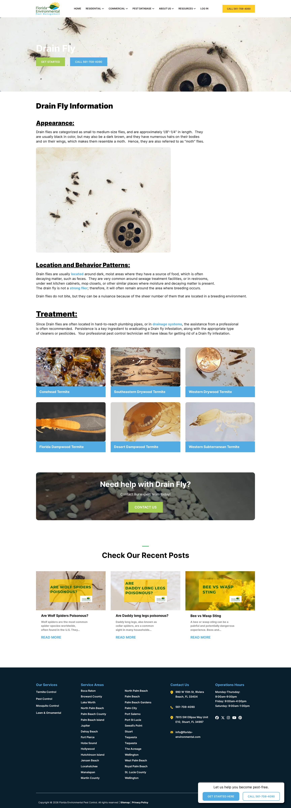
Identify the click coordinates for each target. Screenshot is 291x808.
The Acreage (133, 748)
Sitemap (125, 802)
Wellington (132, 754)
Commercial (117, 8)
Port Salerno (133, 714)
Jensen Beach (90, 760)
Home (77, 8)
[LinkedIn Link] (234, 718)
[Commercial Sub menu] (127, 8)
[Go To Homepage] (48, 8)
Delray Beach (89, 731)
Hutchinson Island (92, 754)
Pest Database (142, 8)
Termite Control (46, 692)
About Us (165, 8)
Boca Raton (88, 690)
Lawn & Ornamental (48, 712)
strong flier (79, 288)
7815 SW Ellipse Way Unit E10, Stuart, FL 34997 (191, 719)
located (77, 274)
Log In (204, 8)
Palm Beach (132, 696)
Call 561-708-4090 (88, 61)
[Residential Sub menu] (103, 8)
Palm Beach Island (92, 719)
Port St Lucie (133, 719)
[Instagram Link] (228, 718)
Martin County (90, 778)
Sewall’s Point (133, 725)
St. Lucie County (135, 772)
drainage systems (167, 324)
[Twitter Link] (223, 718)
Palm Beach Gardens (138, 702)
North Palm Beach (92, 708)
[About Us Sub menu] (173, 8)
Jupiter (85, 725)
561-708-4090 (185, 707)
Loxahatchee (89, 766)
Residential (93, 8)
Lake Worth (88, 702)
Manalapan (88, 772)
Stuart (129, 731)
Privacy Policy (140, 802)
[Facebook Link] (217, 718)
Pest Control (44, 698)
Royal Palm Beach (136, 766)
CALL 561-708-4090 (239, 8)
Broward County (91, 696)
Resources (186, 8)
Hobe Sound (89, 743)
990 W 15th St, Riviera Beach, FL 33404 (189, 694)
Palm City (131, 708)
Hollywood (88, 748)
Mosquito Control (47, 705)
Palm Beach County (93, 714)
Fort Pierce (87, 737)
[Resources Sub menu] (194, 8)
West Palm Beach (136, 760)
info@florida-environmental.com (187, 734)
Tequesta (131, 737)
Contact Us (146, 507)
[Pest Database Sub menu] (153, 8)
